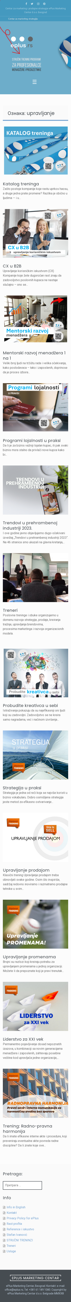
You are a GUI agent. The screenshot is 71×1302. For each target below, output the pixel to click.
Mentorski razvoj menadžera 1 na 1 (34, 355)
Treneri (10, 610)
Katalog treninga (21, 184)
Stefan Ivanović (17, 1235)
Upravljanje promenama (29, 957)
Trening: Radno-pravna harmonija (27, 1128)
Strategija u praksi (22, 788)
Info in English (16, 1207)
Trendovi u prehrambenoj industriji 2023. (30, 525)
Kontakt (12, 1213)
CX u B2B (12, 266)
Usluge (11, 1251)
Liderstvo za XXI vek (23, 1039)
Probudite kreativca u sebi (30, 705)
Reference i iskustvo (20, 1229)
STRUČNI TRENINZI (20, 1240)
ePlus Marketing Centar (35, 1278)
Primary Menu (35, 83)
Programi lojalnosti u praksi (32, 440)
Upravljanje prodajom (26, 870)
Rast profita (14, 1224)
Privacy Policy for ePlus (23, 1218)
